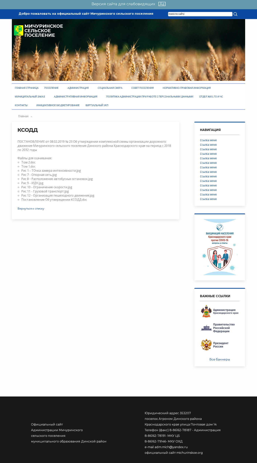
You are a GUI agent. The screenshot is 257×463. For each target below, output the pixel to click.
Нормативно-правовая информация (187, 88)
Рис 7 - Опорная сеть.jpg (39, 175)
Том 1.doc (28, 166)
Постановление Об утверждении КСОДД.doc (54, 199)
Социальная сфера (110, 88)
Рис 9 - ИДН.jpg (32, 183)
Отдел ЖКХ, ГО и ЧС (211, 96)
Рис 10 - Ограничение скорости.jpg (46, 187)
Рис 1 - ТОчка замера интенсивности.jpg (51, 170)
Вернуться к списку (30, 208)
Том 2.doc (28, 162)
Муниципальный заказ (30, 96)
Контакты (22, 105)
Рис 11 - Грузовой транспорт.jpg (45, 191)
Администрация (79, 88)
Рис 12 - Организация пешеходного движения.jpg (57, 195)
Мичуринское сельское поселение (43, 30)
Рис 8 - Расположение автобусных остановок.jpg (57, 179)
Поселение (52, 88)
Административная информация (76, 96)
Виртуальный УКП (97, 105)
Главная (23, 116)
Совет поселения (143, 88)
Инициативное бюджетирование (58, 105)
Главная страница (26, 88)
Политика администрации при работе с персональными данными (149, 96)
